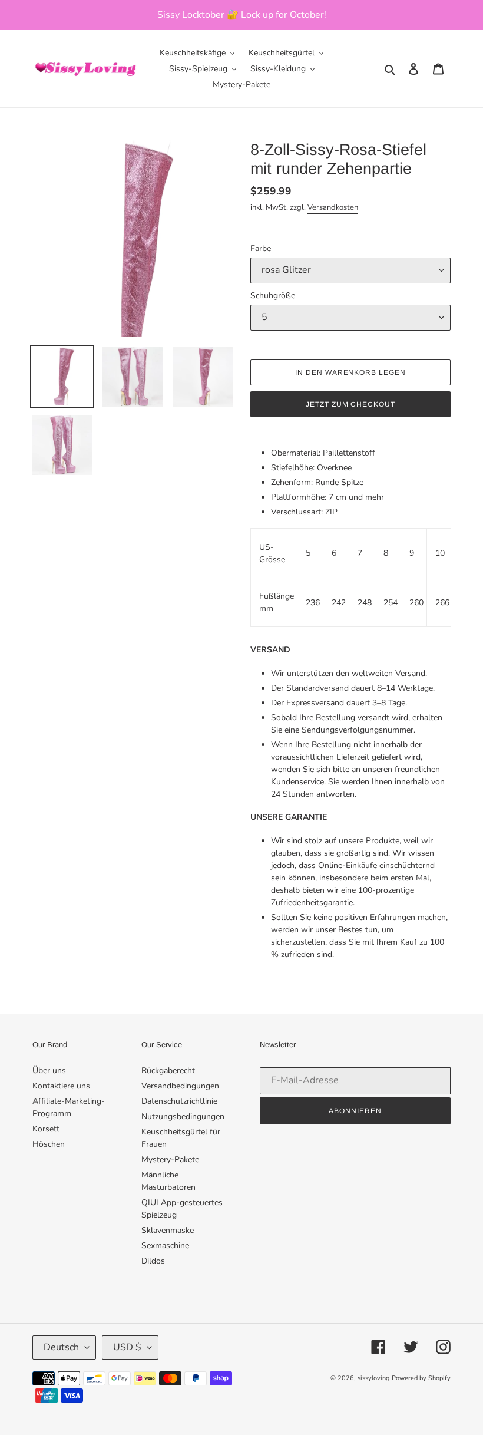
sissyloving (373, 1378)
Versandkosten (332, 207)
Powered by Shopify (421, 1378)
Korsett (45, 1128)
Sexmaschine (165, 1245)
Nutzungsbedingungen (182, 1116)
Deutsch (61, 1347)
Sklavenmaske (167, 1230)
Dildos (153, 1260)
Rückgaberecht (168, 1070)
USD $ (127, 1347)
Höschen (48, 1144)
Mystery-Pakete (170, 1159)
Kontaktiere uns (61, 1085)
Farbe (260, 248)
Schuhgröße (272, 295)
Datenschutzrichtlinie (179, 1101)
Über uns (49, 1070)
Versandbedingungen (180, 1085)
